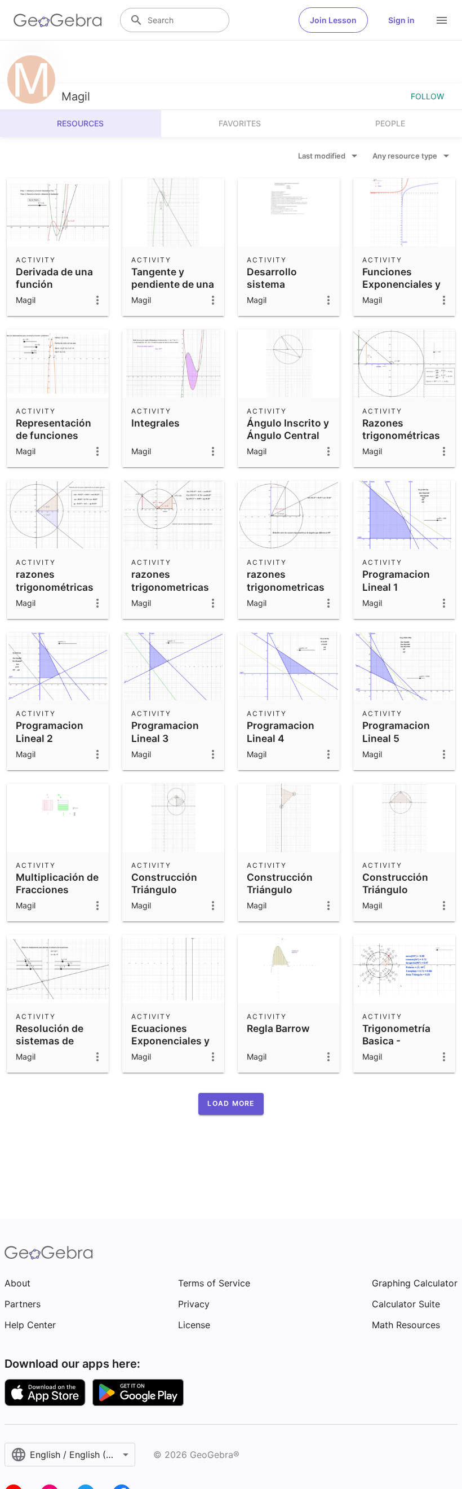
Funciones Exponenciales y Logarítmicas (401, 284)
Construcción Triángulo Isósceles (280, 889)
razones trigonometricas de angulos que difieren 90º (286, 593)
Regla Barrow (278, 1028)
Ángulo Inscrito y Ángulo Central (288, 429)
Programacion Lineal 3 (165, 731)
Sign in (401, 20)
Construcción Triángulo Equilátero (164, 889)
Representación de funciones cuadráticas (53, 435)
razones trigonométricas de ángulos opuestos (55, 593)
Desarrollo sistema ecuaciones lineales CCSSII (283, 290)
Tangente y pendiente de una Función (172, 284)
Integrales (155, 423)
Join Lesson (333, 20)
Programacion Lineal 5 (396, 731)
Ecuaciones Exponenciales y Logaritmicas (170, 1041)
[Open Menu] (441, 20)
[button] (230, 1103)
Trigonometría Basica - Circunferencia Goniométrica (398, 1047)
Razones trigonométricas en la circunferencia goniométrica (401, 448)
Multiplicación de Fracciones (57, 883)
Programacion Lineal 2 (49, 731)
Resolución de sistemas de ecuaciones (49, 1041)
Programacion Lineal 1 (396, 580)
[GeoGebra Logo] (58, 20)
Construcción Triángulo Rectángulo (395, 889)
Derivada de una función (54, 278)
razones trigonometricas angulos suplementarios (170, 593)
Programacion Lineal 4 (280, 731)
